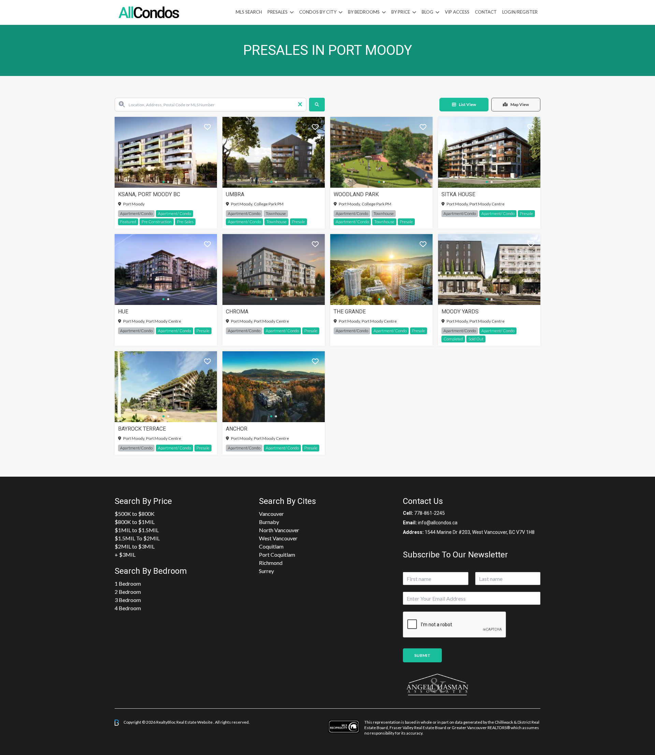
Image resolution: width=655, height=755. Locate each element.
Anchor (236, 429)
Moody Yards (460, 311)
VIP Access (457, 12)
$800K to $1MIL (135, 522)
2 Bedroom (128, 591)
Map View (519, 104)
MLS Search (249, 12)
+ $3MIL (125, 554)
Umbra (235, 194)
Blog (427, 12)
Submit (422, 655)
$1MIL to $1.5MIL (137, 530)
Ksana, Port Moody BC (149, 194)
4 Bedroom (128, 608)
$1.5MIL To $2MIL (137, 538)
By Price (400, 12)
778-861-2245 (429, 513)
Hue (123, 311)
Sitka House (458, 194)
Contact (486, 12)
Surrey (266, 571)
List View (467, 104)
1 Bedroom (128, 583)
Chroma (237, 311)
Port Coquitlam (277, 554)
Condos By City (317, 12)
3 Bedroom (128, 600)
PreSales (277, 12)
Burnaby (269, 522)
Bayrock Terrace (142, 429)
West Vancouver (278, 538)
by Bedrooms (364, 12)
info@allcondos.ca (437, 522)
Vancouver (271, 513)
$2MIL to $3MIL (135, 546)
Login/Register (520, 12)
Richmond (270, 562)
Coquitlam (271, 546)
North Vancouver (279, 530)
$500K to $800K (135, 513)
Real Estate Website (194, 722)
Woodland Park (356, 194)
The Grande (350, 311)
